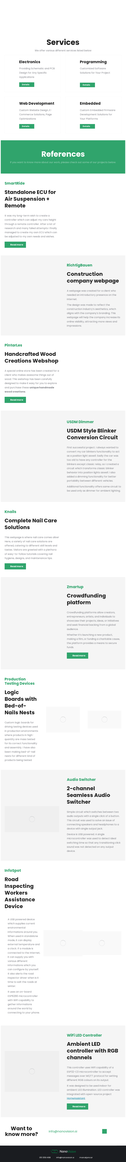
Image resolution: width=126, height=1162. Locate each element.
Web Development (36, 103)
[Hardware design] (12, 62)
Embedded (90, 103)
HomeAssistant (76, 1098)
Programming (93, 61)
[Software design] (73, 62)
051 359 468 (45, 1157)
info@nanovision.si (65, 1157)
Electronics (29, 61)
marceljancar (86, 1157)
